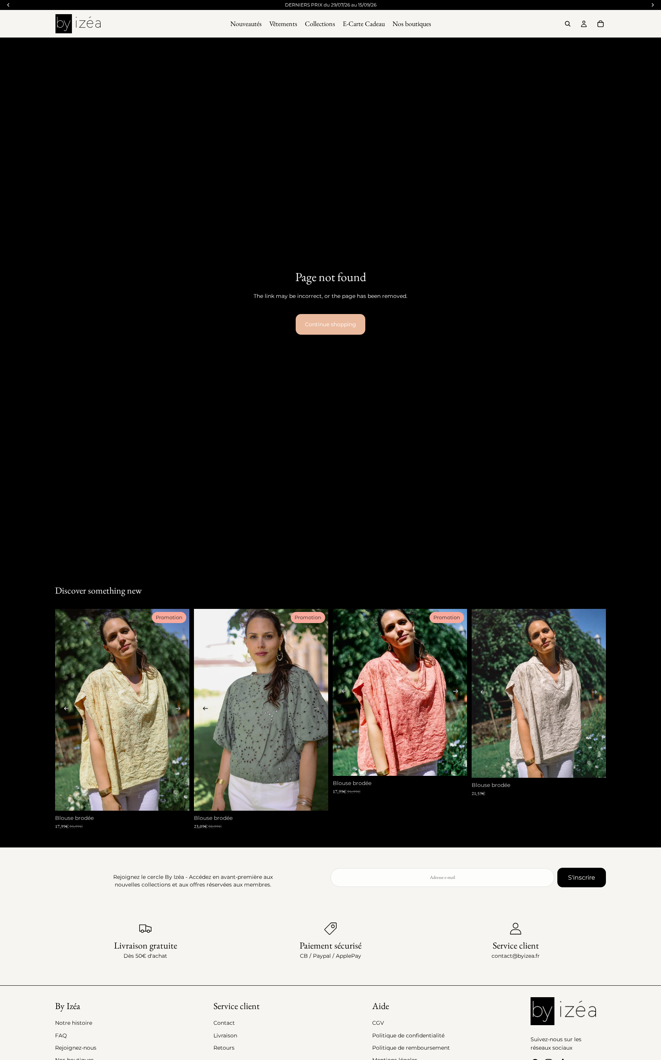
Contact (224, 1022)
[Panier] (600, 23)
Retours (223, 1047)
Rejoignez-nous (75, 1047)
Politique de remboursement (411, 1047)
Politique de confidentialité (408, 1035)
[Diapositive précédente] (66, 709)
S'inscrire (581, 877)
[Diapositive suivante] (177, 709)
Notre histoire (73, 1022)
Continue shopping (330, 324)
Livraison (225, 1035)
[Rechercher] (567, 23)
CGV (378, 1022)
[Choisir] (177, 799)
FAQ (61, 1035)
